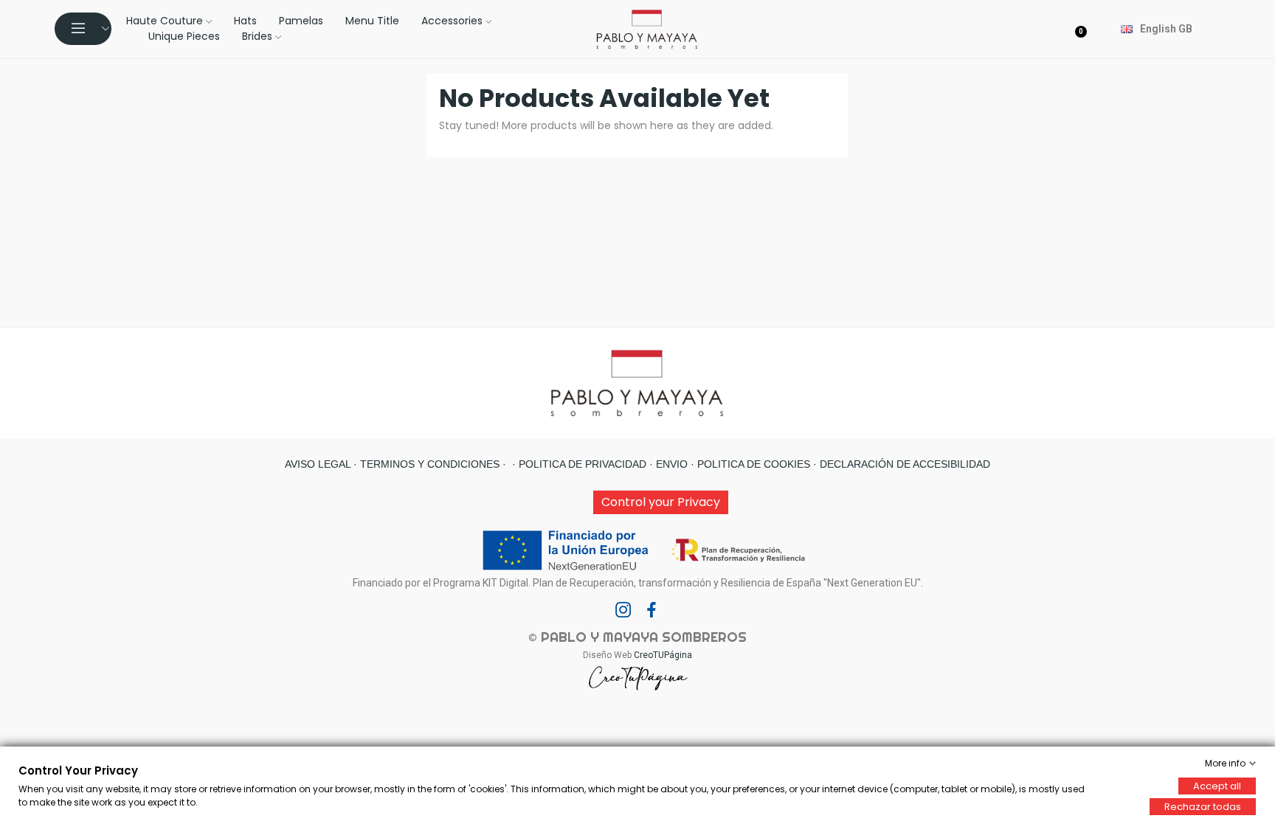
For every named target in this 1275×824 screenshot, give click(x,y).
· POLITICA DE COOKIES (749, 464)
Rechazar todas (1202, 807)
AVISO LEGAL (317, 464)
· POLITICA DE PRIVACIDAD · (581, 464)
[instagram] (623, 610)
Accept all (1217, 786)
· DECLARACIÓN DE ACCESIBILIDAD (900, 464)
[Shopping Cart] (1083, 28)
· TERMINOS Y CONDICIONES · (428, 464)
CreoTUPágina (663, 655)
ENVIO (670, 464)
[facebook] (651, 610)
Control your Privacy (660, 502)
